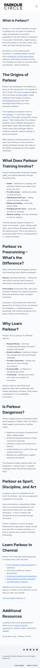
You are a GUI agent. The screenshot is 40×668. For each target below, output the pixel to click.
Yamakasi (9, 114)
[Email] (33, 649)
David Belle (23, 95)
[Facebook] (24, 649)
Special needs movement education (21, 579)
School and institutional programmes (21, 576)
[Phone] (37, 649)
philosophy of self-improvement (21, 56)
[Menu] (37, 6)
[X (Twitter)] (27, 649)
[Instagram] (30, 649)
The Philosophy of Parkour (17, 582)
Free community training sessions (20, 565)
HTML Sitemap (19, 665)
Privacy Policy (32, 665)
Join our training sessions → (13, 598)
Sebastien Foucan (13, 101)
